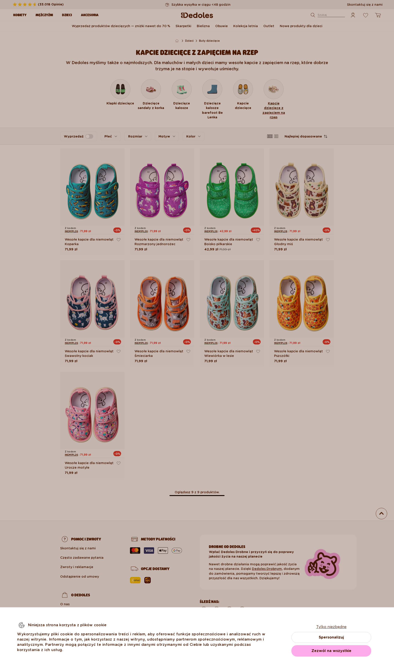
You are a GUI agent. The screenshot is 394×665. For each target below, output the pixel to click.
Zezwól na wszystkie (331, 651)
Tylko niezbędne (331, 627)
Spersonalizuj (331, 637)
